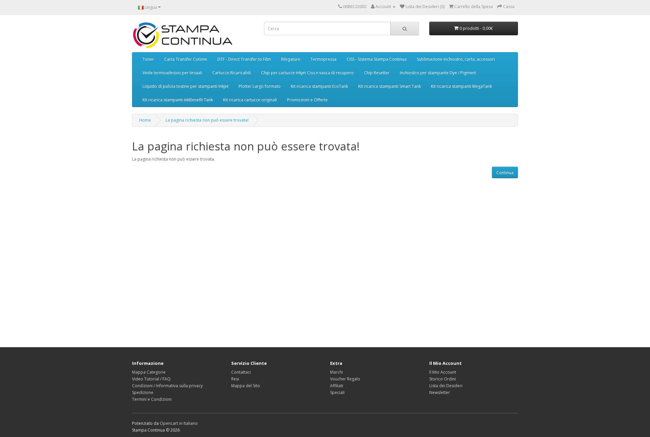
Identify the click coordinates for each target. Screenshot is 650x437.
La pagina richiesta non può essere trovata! (207, 120)
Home (145, 120)
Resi (235, 379)
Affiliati (336, 386)
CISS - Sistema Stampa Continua (377, 59)
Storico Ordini (442, 379)
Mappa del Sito (245, 386)
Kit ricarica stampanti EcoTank (319, 86)
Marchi (336, 372)
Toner (148, 59)
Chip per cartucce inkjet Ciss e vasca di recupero (307, 73)
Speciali (337, 392)
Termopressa (323, 59)
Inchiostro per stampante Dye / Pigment (438, 73)
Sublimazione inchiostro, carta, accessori (456, 59)
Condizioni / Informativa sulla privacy (167, 386)
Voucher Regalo (345, 379)
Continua (505, 172)
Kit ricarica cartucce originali (250, 100)
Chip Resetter (377, 73)
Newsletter (439, 392)
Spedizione (142, 392)
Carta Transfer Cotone (185, 59)
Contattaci (241, 372)
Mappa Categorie (149, 372)
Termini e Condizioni (152, 399)
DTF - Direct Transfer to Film (244, 59)
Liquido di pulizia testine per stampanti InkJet (186, 86)
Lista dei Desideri (445, 386)
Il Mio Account (442, 372)
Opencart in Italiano (179, 423)
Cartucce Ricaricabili (231, 73)
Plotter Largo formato (260, 86)
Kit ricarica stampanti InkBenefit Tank (178, 100)
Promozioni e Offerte (307, 100)
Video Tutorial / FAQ (151, 379)
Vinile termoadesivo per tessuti (172, 73)
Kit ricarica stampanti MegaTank (461, 86)
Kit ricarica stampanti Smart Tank (389, 86)
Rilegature (290, 59)
